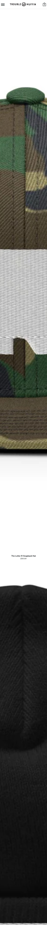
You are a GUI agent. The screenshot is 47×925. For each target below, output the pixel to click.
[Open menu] (3, 4)
